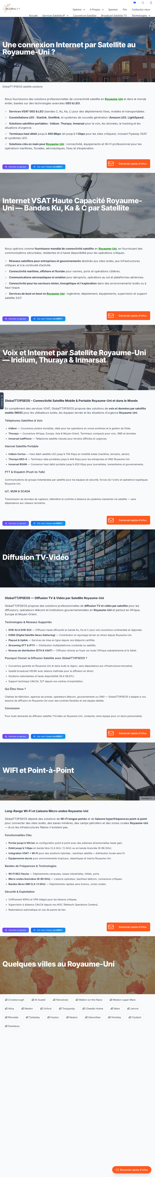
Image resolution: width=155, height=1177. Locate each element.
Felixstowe (61, 999)
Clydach (136, 1017)
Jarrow (134, 1008)
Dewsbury (13, 1026)
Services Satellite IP (53, 15)
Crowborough (15, 999)
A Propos (95, 9)
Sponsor (113, 9)
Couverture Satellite (84, 15)
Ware (116, 1008)
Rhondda (12, 1017)
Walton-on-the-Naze (90, 999)
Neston (28, 1008)
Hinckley (115, 1017)
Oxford (47, 1008)
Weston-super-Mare (123, 999)
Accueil (33, 15)
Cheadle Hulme (94, 1008)
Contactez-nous (141, 9)
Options (77, 9)
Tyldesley (34, 1017)
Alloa (10, 1008)
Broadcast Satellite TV (114, 15)
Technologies (139, 15)
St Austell (39, 999)
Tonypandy (68, 1008)
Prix (125, 9)
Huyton (54, 1017)
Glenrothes (94, 1017)
